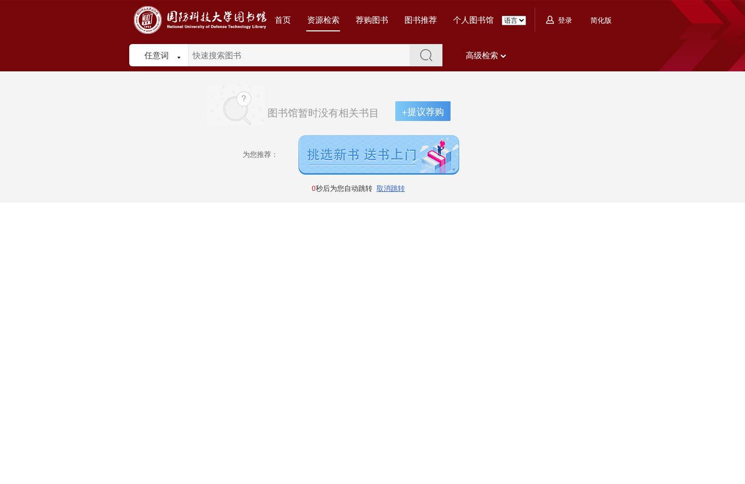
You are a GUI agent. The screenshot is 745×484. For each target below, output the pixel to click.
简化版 (601, 20)
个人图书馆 (473, 19)
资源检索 (323, 19)
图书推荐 (420, 19)
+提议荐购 (423, 110)
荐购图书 (372, 19)
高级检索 (482, 55)
